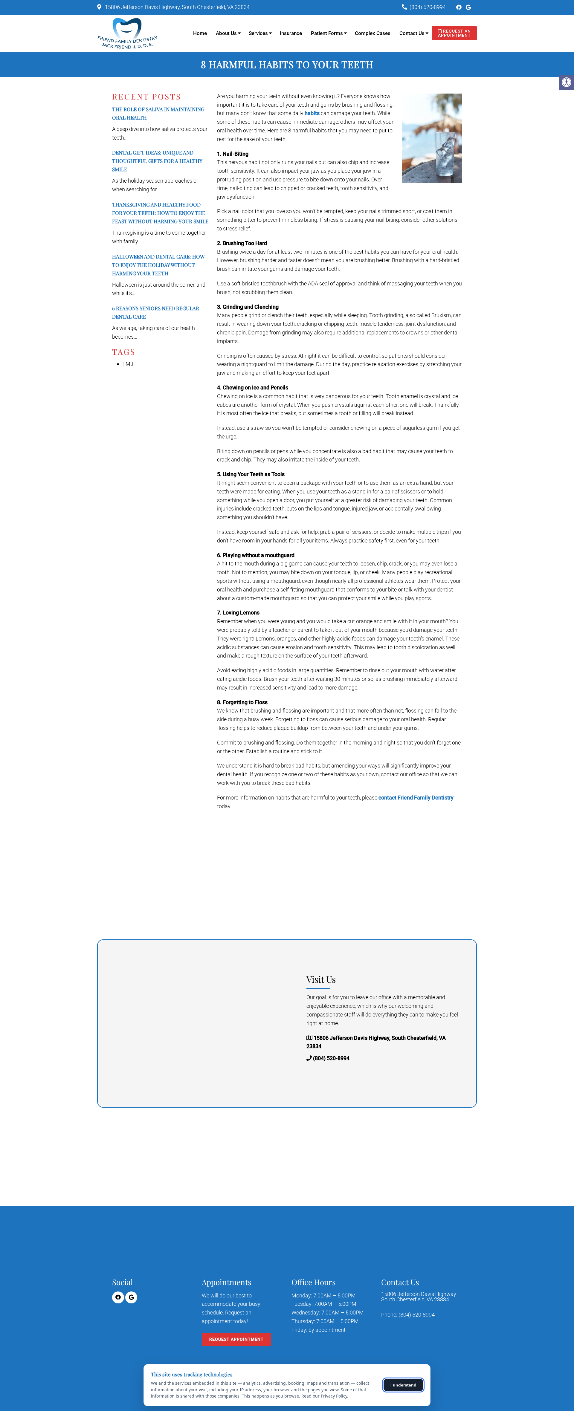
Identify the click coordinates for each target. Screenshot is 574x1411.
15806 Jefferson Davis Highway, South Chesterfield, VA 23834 (177, 7)
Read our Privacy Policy (324, 1396)
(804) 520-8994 (428, 7)
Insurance (291, 33)
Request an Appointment (454, 33)
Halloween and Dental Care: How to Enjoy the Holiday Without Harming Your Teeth (158, 264)
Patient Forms (327, 33)
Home (200, 33)
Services (258, 33)
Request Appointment (236, 1339)
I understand (403, 1385)
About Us (226, 33)
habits (312, 113)
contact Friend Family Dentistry (416, 797)
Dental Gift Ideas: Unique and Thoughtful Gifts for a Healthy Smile (157, 160)
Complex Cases (372, 33)
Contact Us (412, 33)
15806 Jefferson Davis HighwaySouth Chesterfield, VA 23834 (418, 1296)
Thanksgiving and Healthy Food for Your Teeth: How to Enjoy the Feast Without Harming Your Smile (160, 212)
